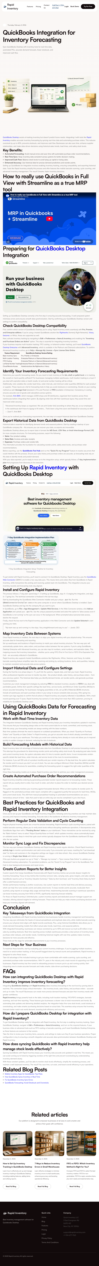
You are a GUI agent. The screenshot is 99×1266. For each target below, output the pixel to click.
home (44, 1217)
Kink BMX (16, 396)
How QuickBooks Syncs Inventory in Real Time (22, 1077)
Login (44, 1234)
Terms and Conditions (50, 1242)
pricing (44, 1230)
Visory (91, 332)
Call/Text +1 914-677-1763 (58, 6)
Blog (43, 1221)
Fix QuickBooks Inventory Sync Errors (19, 1080)
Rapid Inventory (48, 467)
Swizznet (6, 335)
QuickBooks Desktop (11, 137)
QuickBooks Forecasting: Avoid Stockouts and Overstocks (27, 1083)
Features (45, 1225)
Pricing (38, 6)
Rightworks (64, 332)
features (30, 6)
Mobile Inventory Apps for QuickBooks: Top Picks (23, 1074)
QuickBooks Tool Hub (31, 451)
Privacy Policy (47, 1238)
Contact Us (46, 6)
